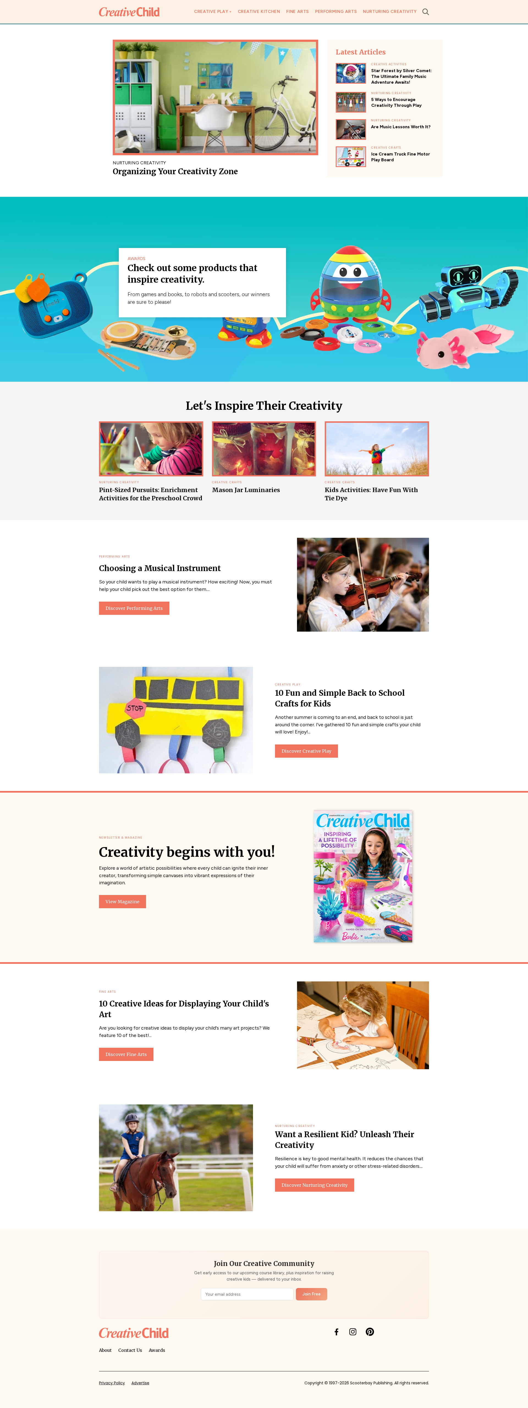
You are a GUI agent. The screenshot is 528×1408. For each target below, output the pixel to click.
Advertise (140, 1383)
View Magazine (122, 901)
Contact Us (130, 1350)
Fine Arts (297, 11)
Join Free (311, 1294)
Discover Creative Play (306, 751)
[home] (129, 11)
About (105, 1350)
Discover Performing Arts (134, 608)
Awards (157, 1350)
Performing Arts (336, 11)
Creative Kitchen (259, 11)
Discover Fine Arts (126, 1054)
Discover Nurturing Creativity (315, 1185)
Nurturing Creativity (390, 11)
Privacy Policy (112, 1383)
